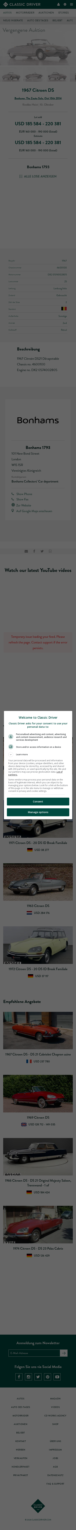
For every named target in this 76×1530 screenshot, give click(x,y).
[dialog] (38, 765)
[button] (38, 754)
